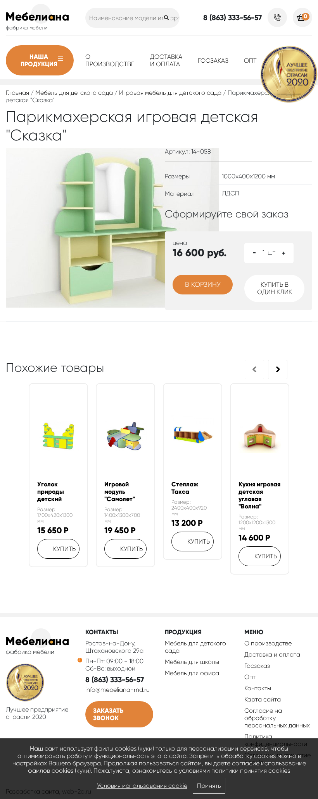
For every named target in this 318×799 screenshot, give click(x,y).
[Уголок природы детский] (58, 436)
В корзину (203, 284)
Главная (17, 92)
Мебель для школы (192, 662)
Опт (250, 60)
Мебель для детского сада (74, 92)
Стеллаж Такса (184, 488)
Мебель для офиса (192, 673)
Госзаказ (213, 60)
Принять (209, 785)
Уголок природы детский (50, 492)
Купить (64, 549)
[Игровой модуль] (125, 436)
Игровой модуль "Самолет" (119, 492)
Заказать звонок (108, 714)
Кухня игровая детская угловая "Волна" (259, 495)
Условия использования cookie (142, 785)
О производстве (110, 60)
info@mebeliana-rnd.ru (117, 689)
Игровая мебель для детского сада (170, 92)
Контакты (257, 688)
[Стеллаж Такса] (192, 436)
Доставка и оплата (166, 60)
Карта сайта (262, 699)
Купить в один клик (274, 288)
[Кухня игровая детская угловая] (259, 436)
